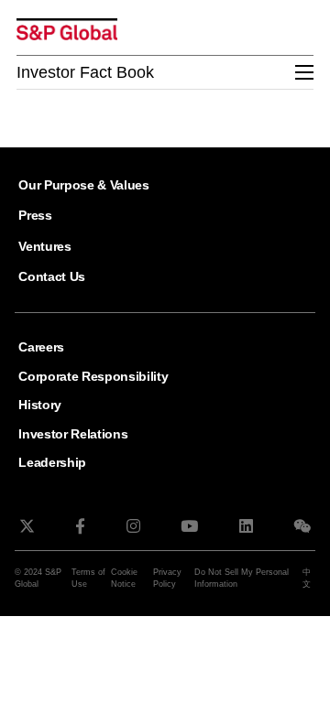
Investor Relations (72, 434)
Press (34, 215)
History (39, 404)
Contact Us (51, 276)
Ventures (44, 246)
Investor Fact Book (85, 72)
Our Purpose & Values (83, 185)
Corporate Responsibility (93, 376)
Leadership (52, 462)
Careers (41, 347)
